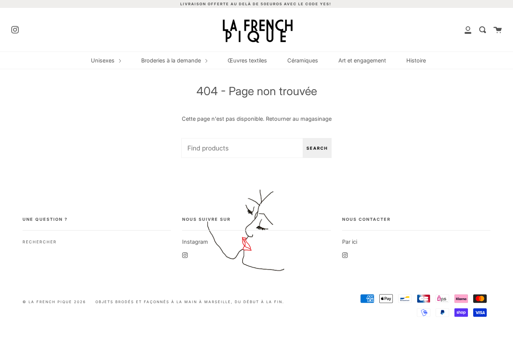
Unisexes (103, 60)
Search (317, 148)
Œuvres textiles (247, 60)
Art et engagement (362, 60)
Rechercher (40, 242)
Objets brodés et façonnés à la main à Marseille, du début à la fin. (189, 302)
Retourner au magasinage (299, 118)
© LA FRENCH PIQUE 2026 (54, 302)
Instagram (195, 241)
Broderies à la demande (171, 60)
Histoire (416, 60)
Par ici (349, 241)
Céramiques (302, 60)
